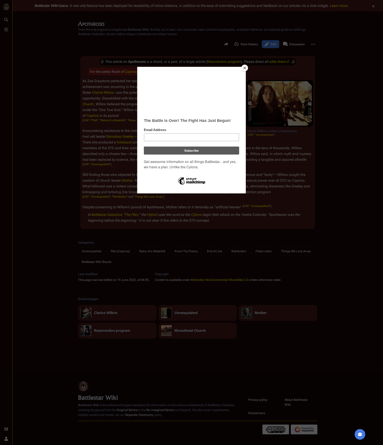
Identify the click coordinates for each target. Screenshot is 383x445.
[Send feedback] (360, 434)
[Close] (244, 68)
